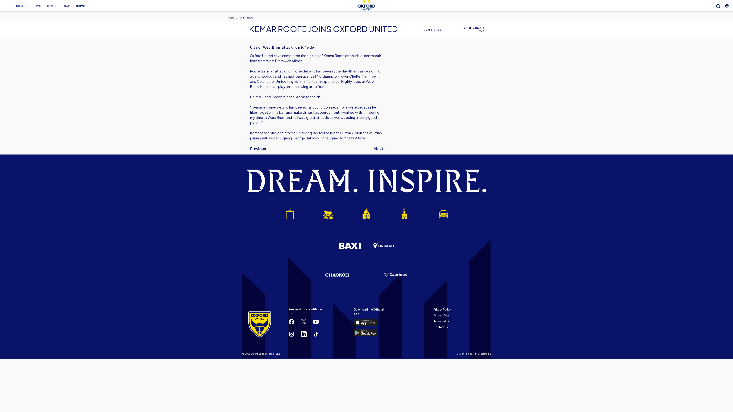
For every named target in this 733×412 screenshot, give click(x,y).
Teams (37, 5)
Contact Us (441, 327)
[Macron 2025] (383, 246)
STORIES (21, 5)
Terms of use (442, 315)
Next (378, 148)
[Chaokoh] (337, 275)
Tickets (52, 5)
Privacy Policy (442, 309)
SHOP (66, 5)
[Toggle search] (718, 6)
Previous (258, 148)
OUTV (80, 6)
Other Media (484, 353)
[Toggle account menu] (727, 6)
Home (231, 18)
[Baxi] (350, 246)
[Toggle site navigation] (6, 6)
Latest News (246, 18)
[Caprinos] (396, 275)
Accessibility (441, 321)
